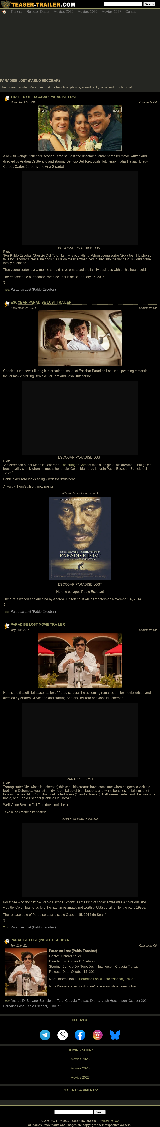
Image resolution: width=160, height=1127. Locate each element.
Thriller (55, 1006)
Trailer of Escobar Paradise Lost (44, 97)
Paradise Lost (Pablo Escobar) (33, 289)
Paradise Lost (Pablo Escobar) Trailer (106, 979)
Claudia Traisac (77, 1000)
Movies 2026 (87, 12)
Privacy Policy (109, 1120)
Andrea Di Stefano (24, 1000)
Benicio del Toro (52, 1000)
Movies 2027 (111, 12)
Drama (95, 1000)
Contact (131, 12)
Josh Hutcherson (114, 1000)
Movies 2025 (63, 12)
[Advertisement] (80, 47)
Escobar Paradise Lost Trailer (41, 302)
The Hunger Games (75, 465)
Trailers (16, 12)
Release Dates (37, 12)
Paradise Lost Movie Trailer (38, 624)
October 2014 (139, 1000)
